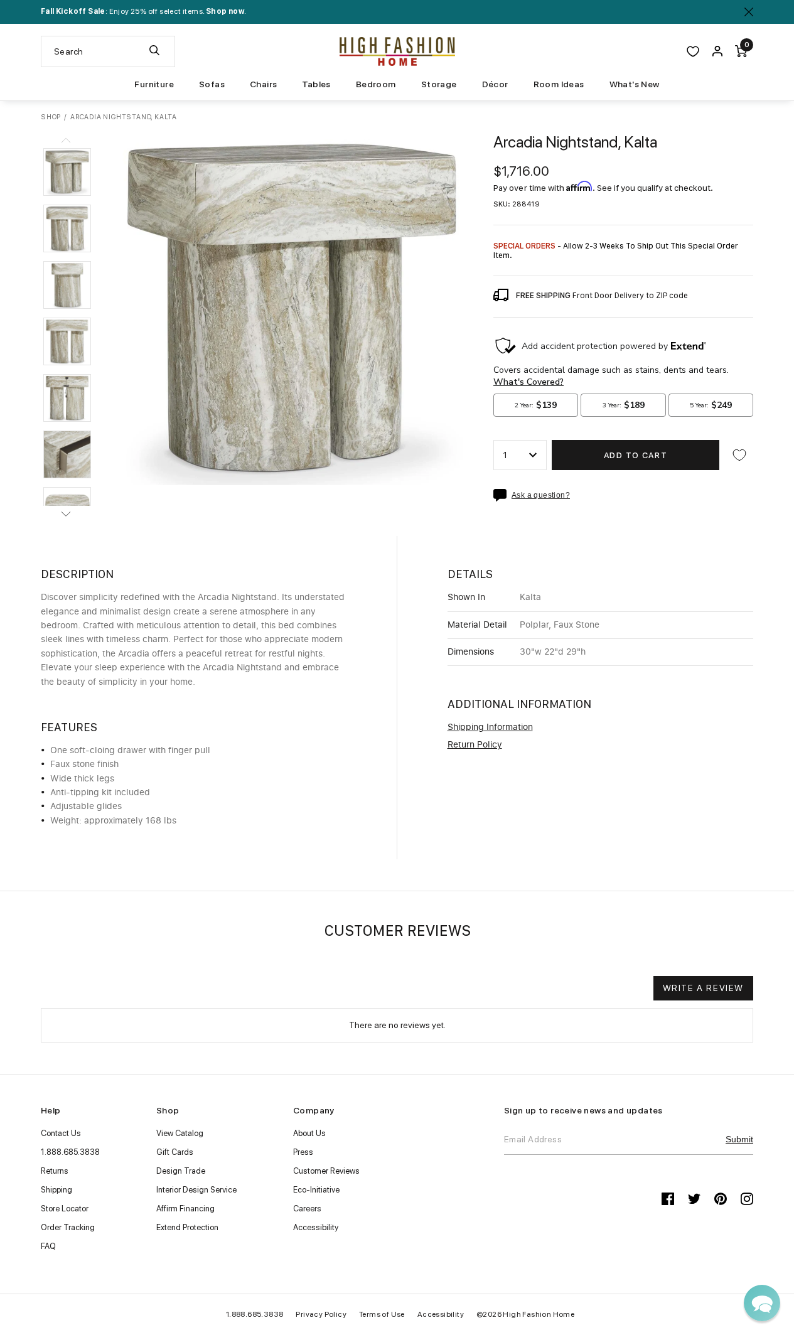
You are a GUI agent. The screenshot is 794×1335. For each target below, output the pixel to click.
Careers (307, 1208)
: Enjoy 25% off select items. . (143, 11)
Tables (316, 84)
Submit (739, 1139)
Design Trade (180, 1171)
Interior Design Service (196, 1189)
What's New (634, 84)
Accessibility (315, 1227)
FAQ (48, 1246)
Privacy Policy (321, 1314)
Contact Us (61, 1133)
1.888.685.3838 (70, 1152)
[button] (67, 172)
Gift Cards (174, 1152)
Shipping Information (490, 727)
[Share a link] (502, 495)
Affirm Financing (185, 1208)
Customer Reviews (326, 1171)
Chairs (263, 84)
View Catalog (179, 1133)
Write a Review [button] (703, 988)
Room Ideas (559, 84)
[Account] (717, 51)
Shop (51, 117)
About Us (309, 1133)
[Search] (154, 51)
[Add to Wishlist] (739, 455)
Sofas (212, 84)
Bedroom (376, 84)
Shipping (56, 1189)
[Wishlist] (693, 51)
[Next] (66, 513)
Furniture (154, 84)
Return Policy (475, 745)
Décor (495, 84)
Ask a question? (541, 495)
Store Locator (65, 1208)
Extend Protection (187, 1227)
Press (303, 1152)
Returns (54, 1171)
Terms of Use (382, 1314)
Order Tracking (68, 1227)
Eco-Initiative (316, 1189)
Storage (439, 84)
